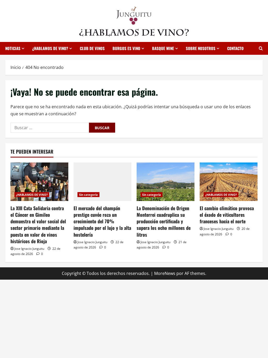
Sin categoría (88, 195)
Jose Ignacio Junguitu (29, 248)
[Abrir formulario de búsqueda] (261, 48)
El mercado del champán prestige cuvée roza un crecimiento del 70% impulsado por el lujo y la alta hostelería (102, 221)
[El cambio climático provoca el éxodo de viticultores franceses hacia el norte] (229, 181)
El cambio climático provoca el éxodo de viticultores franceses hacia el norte (227, 215)
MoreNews (164, 273)
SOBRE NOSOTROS (200, 48)
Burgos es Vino (126, 48)
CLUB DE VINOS (92, 48)
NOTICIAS (12, 48)
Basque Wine (163, 48)
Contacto (235, 48)
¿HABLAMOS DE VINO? (50, 48)
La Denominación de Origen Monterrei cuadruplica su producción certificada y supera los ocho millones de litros (164, 221)
